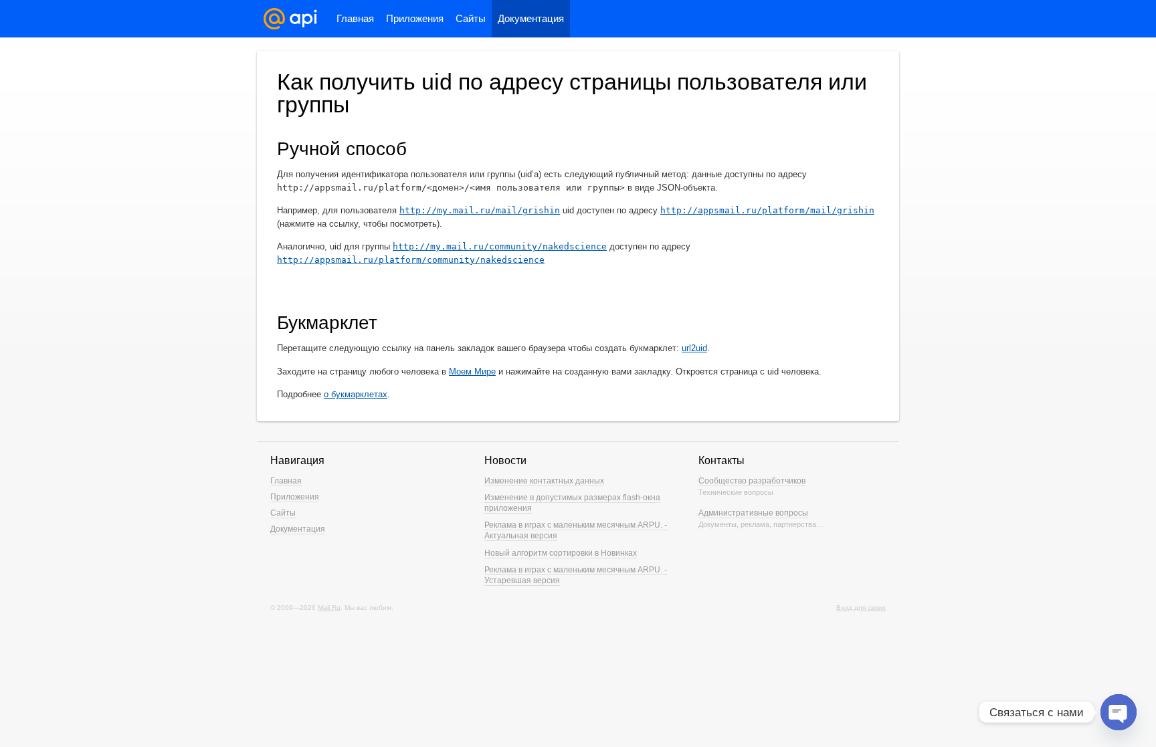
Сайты (471, 18)
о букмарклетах (355, 394)
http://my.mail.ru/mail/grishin (479, 210)
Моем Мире (472, 371)
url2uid (694, 348)
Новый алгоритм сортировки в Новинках (560, 553)
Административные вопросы (753, 513)
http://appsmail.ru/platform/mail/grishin (767, 210)
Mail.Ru (329, 607)
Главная (355, 18)
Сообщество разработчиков (751, 481)
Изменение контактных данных (544, 481)
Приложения (415, 18)
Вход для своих (861, 607)
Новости (505, 460)
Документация (531, 18)
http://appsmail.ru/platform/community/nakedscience (411, 260)
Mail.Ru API (290, 18)
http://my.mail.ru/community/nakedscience (500, 246)
